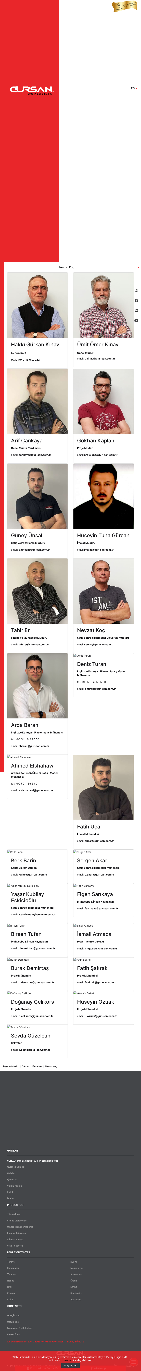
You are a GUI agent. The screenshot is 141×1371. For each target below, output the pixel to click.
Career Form (13, 1334)
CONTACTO (14, 1306)
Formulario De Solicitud (19, 1328)
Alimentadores (15, 1239)
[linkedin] (136, 310)
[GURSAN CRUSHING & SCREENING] (32, 90)
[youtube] (136, 320)
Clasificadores (15, 1246)
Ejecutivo (12, 1179)
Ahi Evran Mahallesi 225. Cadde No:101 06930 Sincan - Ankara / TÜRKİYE (45, 1341)
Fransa (10, 1280)
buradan (67, 1360)
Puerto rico (76, 1293)
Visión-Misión (14, 1186)
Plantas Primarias (16, 1233)
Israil (9, 1287)
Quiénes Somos (15, 1167)
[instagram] (136, 290)
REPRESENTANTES (18, 1252)
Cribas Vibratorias (17, 1220)
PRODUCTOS (15, 1205)
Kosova (11, 1293)
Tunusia (11, 1274)
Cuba (10, 1299)
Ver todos (75, 1299)
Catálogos (13, 1322)
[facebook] (136, 300)
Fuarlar (10, 1198)
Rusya (73, 1262)
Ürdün (73, 1280)
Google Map (13, 1315)
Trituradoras (14, 1214)
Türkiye (11, 1262)
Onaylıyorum (70, 1365)
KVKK (10, 1192)
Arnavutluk (76, 1274)
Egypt (73, 1287)
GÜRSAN (12, 1150)
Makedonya (76, 1268)
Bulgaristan (13, 1268)
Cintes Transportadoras (20, 1227)
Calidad (11, 1173)
